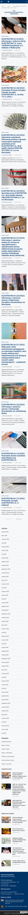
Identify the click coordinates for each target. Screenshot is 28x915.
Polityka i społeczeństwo (8, 756)
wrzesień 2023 (5, 662)
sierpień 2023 (5, 666)
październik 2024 (6, 614)
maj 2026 (4, 543)
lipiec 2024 (4, 625)
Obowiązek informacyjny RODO (9, 892)
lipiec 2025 (4, 580)
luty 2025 (4, 599)
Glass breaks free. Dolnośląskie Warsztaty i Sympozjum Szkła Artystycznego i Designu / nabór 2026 (19, 804)
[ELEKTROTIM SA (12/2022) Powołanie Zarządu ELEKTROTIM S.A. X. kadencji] (14, 484)
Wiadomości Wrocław (7, 50)
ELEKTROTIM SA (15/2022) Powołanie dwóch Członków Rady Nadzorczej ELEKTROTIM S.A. (13, 456)
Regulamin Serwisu (19, 894)
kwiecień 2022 (5, 725)
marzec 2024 (5, 640)
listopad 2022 (5, 699)
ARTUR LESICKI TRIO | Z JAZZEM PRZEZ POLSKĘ (18, 861)
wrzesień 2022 (5, 707)
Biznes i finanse (6, 745)
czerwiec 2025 (5, 584)
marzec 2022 (5, 729)
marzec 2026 (5, 550)
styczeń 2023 (5, 692)
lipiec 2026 (4, 535)
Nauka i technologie (7, 752)
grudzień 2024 (5, 606)
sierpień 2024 (5, 621)
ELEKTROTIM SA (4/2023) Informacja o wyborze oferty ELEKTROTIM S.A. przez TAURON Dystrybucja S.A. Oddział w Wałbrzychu (14, 43)
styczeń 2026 (5, 558)
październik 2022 (6, 703)
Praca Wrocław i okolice (8, 760)
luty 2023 (4, 688)
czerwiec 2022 (5, 718)
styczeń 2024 (5, 647)
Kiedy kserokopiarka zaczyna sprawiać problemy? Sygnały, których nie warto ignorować (19, 775)
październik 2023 (6, 658)
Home (3, 6)
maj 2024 (4, 632)
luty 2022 (4, 733)
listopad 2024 (5, 610)
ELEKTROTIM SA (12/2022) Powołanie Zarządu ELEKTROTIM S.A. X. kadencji (13, 501)
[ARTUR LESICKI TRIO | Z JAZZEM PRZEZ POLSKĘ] (6, 863)
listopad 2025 (5, 565)
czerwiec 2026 (5, 539)
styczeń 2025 (5, 602)
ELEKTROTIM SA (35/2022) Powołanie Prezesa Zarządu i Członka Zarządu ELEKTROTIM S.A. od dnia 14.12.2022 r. (14, 92)
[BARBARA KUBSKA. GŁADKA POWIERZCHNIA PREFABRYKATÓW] (6, 840)
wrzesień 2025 (5, 573)
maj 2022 (4, 722)
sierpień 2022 (5, 711)
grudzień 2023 (5, 651)
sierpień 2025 (5, 576)
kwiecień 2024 (5, 636)
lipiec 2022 (4, 714)
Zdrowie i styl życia (7, 764)
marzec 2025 (5, 595)
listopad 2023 (5, 655)
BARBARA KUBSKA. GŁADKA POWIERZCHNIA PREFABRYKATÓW (19, 840)
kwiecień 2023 (5, 681)
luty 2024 (4, 643)
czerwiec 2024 (5, 628)
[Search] (26, 1)
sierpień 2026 (5, 532)
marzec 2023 (5, 684)
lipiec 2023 (4, 670)
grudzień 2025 (5, 561)
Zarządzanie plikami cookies (17, 913)
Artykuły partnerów (6, 741)
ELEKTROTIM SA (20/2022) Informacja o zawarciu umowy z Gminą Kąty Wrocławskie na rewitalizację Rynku (14, 409)
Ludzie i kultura (5, 749)
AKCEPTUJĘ (23, 912)
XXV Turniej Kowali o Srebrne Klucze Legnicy (18, 829)
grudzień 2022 (5, 696)
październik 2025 (6, 569)
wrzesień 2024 (5, 617)
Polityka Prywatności (6, 894)
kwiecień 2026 (5, 546)
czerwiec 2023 (5, 673)
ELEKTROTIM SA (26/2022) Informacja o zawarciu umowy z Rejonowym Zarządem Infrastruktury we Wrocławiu (13, 300)
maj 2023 (4, 677)
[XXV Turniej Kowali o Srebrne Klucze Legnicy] (6, 831)
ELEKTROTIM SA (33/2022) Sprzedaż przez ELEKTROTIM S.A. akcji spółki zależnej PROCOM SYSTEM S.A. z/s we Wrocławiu (14, 195)
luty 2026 (4, 554)
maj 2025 (4, 587)
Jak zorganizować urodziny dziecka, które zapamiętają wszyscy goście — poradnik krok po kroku (19, 851)
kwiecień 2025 (5, 591)
